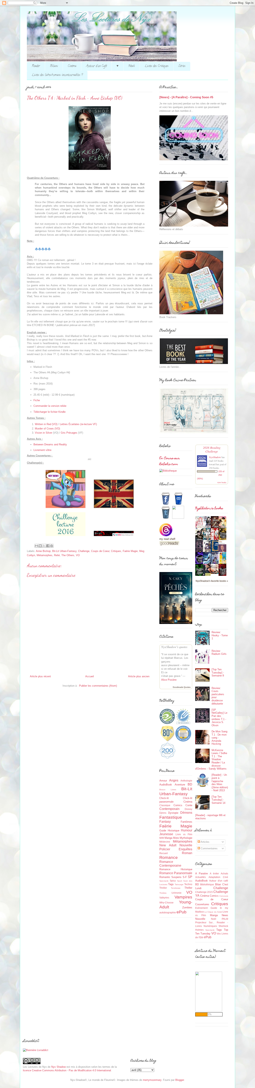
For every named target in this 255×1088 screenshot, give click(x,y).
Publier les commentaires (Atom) (98, 685)
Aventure (180, 784)
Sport (179, 881)
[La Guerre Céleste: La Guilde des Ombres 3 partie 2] (216, 572)
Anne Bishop (43, 551)
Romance (168, 857)
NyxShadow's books (209, 509)
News (131, 66)
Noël (213, 919)
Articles (204, 841)
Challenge (83, 551)
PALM (225, 919)
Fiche (36, 400)
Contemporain (169, 809)
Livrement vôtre (42, 450)
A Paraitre (201, 873)
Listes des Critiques (157, 66)
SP (190, 877)
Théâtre (163, 893)
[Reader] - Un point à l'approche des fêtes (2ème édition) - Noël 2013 (220, 782)
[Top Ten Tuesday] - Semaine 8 (218, 672)
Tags (171, 884)
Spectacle (164, 881)
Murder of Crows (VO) (47, 428)
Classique (164, 805)
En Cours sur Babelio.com (169, 461)
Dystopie (173, 812)
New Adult (167, 845)
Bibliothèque (207, 884)
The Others (67, 555)
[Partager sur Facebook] (48, 546)
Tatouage (179, 884)
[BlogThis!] (40, 546)
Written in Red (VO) (46, 424)
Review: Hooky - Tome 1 (220, 635)
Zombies (187, 907)
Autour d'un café (218, 880)
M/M (161, 838)
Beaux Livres (167, 789)
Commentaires (209, 848)
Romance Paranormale (175, 873)
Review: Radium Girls (219, 652)
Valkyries (164, 897)
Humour (186, 830)
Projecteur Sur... (204, 922)
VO (78, 555)
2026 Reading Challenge (212, 449)
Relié (57, 555)
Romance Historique (175, 869)
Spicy (173, 880)
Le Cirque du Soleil (213, 912)
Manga (168, 837)
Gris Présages (69, 432)
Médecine (164, 841)
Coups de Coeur (100, 551)
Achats (224, 873)
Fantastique (170, 817)
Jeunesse (166, 834)
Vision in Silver (43, 432)
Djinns (162, 813)
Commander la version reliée (49, 405)
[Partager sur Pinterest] (52, 546)
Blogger (179, 1079)
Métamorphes (44, 555)
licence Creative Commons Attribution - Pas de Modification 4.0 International (67, 1070)
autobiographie (167, 912)
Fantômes (186, 821)
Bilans (54, 66)
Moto (176, 837)
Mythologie (186, 837)
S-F (185, 877)
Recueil (163, 853)
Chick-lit (164, 798)
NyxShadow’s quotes (174, 647)
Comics (178, 805)
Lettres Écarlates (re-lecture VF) (78, 424)
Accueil (89, 676)
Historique (173, 830)
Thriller (188, 887)
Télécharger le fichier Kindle (49, 411)
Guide (162, 830)
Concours (223, 896)
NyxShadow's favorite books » (212, 581)
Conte (188, 805)
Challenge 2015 (204, 892)
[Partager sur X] (44, 546)
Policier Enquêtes (175, 849)
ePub (181, 912)
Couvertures (202, 904)
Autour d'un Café (96, 66)
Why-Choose (166, 902)
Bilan (218, 884)
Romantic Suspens (170, 877)
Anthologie (186, 780)
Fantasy (165, 821)
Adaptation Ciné (218, 877)
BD (190, 784)
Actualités (200, 877)
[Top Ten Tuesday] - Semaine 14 (218, 799)
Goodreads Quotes (181, 687)
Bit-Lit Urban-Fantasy (64, 551)
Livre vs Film (184, 834)
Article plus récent (40, 676)
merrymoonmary (152, 1079)
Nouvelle (185, 845)
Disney (188, 809)
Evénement (201, 908)
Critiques (116, 551)
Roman (187, 853)
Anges (173, 780)
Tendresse (175, 888)
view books (221, 482)
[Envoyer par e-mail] (36, 546)
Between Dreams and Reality (50, 444)
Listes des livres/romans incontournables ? (57, 75)
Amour (163, 780)
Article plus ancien (138, 676)
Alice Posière (169, 679)
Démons (186, 812)
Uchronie (176, 892)
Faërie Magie (130, 551)
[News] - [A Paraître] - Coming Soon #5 (186, 97)
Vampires (183, 897)
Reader (36, 66)
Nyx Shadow (58, 1066)
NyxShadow (215, 457)
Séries (181, 66)
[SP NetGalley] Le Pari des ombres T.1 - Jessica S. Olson (219, 717)
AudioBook (165, 784)
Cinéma (72, 66)
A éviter (214, 873)
